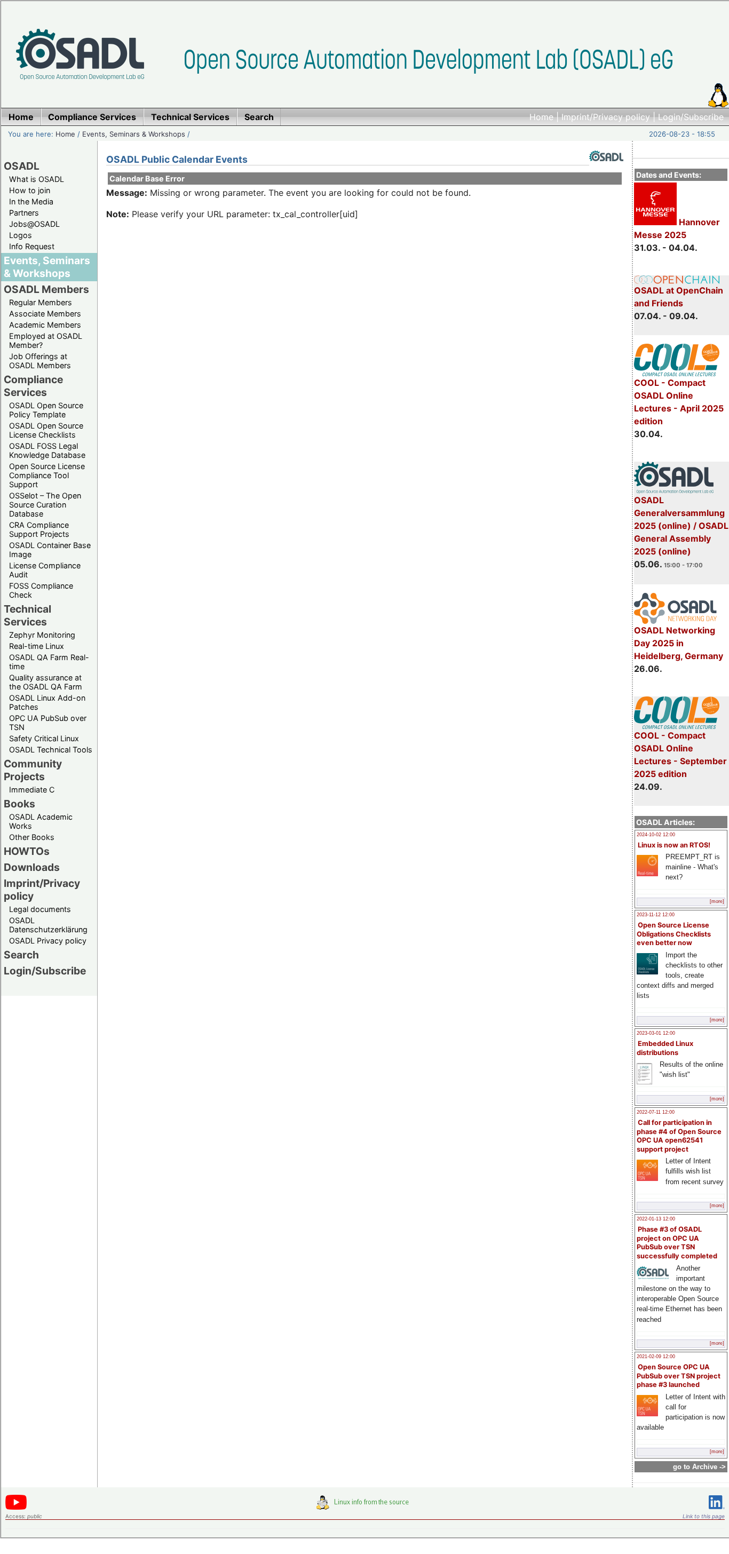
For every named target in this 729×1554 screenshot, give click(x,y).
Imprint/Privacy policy (605, 117)
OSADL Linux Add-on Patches (47, 702)
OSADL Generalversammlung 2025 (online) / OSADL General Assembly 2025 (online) (681, 526)
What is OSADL (36, 179)
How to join (29, 190)
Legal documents (40, 909)
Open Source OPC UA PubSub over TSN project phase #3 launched (678, 1376)
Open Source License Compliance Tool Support (47, 475)
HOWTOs (27, 851)
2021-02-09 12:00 (656, 1356)
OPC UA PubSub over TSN (47, 722)
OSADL (21, 166)
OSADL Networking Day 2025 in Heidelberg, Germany (678, 643)
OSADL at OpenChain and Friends (678, 296)
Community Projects (33, 770)
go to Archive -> (699, 1467)
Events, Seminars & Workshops (133, 134)
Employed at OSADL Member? (45, 340)
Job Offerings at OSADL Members (40, 361)
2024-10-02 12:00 (656, 834)
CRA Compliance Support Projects (39, 529)
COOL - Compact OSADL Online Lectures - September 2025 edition (680, 754)
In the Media (31, 201)
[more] (717, 901)
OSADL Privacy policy (47, 940)
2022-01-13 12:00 (656, 1219)
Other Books (31, 837)
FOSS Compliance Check (41, 590)
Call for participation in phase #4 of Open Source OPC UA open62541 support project (679, 1136)
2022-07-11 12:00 (656, 1112)
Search (21, 954)
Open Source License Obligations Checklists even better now (674, 934)
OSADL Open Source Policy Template (46, 410)
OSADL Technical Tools (50, 749)
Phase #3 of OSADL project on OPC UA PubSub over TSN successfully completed (677, 1242)
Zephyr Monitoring (42, 634)
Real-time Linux (36, 646)
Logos (20, 235)
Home (541, 117)
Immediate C (31, 789)
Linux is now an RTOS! (674, 845)
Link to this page (704, 1516)
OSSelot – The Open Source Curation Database (45, 504)
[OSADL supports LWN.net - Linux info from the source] (365, 1506)
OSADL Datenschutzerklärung (48, 925)
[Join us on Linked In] (717, 1511)
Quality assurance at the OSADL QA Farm (45, 682)
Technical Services (27, 615)
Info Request (31, 246)
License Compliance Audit (45, 570)
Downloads (32, 867)
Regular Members (40, 302)
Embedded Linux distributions (665, 1048)
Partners (24, 212)
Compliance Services (33, 386)
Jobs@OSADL (34, 223)
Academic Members (45, 324)
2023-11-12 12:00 (656, 914)
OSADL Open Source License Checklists (46, 430)
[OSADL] (606, 169)
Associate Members (45, 313)
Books (19, 803)
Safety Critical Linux (44, 738)
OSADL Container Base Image (50, 550)
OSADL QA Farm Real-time (49, 662)
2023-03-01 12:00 (656, 1033)
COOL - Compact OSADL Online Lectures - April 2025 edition (679, 401)
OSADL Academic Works (41, 821)
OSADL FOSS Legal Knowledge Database (47, 450)
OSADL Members (46, 289)
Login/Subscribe (691, 117)
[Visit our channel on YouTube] (16, 1508)
